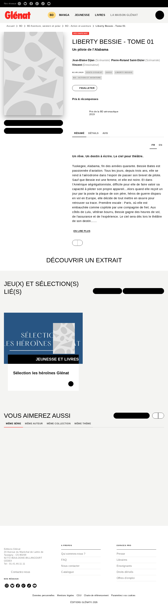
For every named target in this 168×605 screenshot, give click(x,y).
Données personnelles (43, 595)
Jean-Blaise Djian (91, 60)
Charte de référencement (96, 595)
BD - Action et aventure (78, 26)
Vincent (85, 64)
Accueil (11, 26)
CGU (79, 595)
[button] (118, 4)
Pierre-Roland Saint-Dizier (135, 60)
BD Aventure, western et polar (44, 26)
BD (20, 26)
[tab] (52, 15)
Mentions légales (65, 595)
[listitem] (19, 4)
